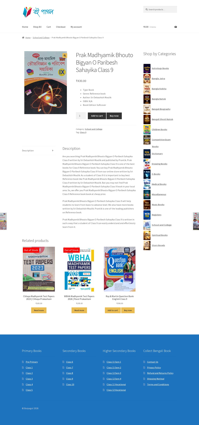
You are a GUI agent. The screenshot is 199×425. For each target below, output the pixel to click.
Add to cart (97, 115)
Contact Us (152, 361)
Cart (49, 26)
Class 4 (29, 384)
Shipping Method (155, 378)
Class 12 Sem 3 (114, 373)
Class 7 (69, 367)
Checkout (61, 26)
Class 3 (29, 378)
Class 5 (29, 389)
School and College (41, 37)
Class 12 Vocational (116, 389)
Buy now (114, 115)
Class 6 (69, 361)
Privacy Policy (154, 367)
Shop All (37, 26)
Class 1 (29, 367)
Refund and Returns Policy (160, 373)
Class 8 (69, 373)
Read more (39, 310)
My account (76, 26)
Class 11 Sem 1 (114, 361)
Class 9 (83, 132)
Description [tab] (28, 150)
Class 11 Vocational (116, 384)
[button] (64, 55)
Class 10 (70, 384)
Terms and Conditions (158, 384)
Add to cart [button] (113, 310)
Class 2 (29, 373)
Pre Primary (32, 361)
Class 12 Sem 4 (114, 378)
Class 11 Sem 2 (114, 367)
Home (25, 26)
